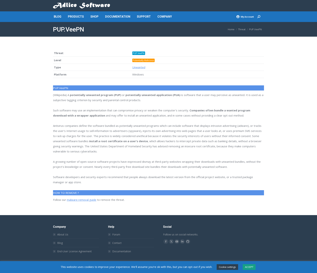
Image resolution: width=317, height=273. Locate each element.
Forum (116, 234)
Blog (60, 243)
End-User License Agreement (74, 251)
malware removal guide (81, 200)
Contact (117, 243)
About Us (62, 234)
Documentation (121, 251)
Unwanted (138, 67)
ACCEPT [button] (249, 267)
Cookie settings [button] (227, 267)
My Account (247, 16)
